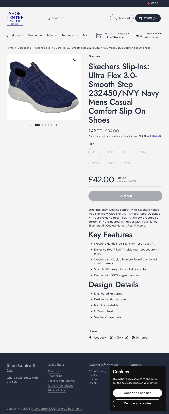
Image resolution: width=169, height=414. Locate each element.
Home (10, 47)
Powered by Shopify (69, 408)
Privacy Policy (57, 390)
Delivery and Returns (61, 381)
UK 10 (95, 162)
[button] (148, 18)
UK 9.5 (142, 152)
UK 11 (111, 162)
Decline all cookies (138, 403)
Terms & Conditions (60, 385)
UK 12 (127, 162)
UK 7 (95, 152)
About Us (54, 371)
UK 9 (125, 152)
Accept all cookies (137, 393)
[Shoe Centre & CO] (15, 18)
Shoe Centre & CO (43, 408)
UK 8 (110, 152)
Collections (24, 47)
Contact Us (55, 376)
